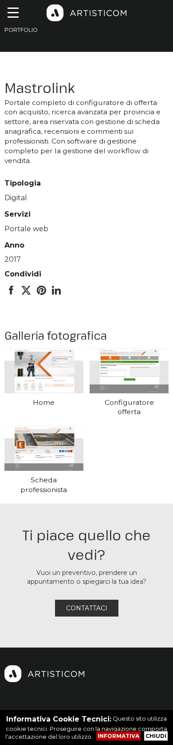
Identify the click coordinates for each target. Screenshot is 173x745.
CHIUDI (155, 736)
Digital (15, 198)
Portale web (26, 229)
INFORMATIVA (118, 736)
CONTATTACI (86, 608)
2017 (12, 259)
